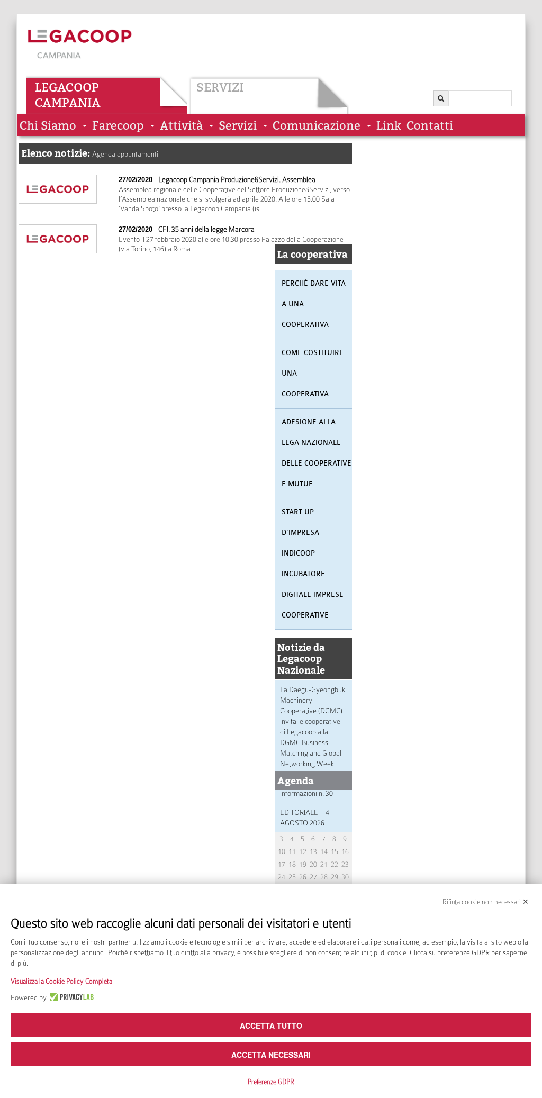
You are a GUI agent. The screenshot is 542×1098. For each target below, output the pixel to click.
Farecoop (118, 126)
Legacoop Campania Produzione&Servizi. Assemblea (236, 179)
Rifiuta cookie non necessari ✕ (485, 902)
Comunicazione (316, 126)
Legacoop (67, 87)
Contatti (429, 126)
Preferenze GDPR (271, 1082)
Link (388, 126)
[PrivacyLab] (70, 997)
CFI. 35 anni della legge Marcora (206, 229)
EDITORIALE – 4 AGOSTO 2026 (304, 817)
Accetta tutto (271, 1025)
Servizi (219, 87)
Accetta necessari (271, 1054)
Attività (181, 126)
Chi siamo (48, 126)
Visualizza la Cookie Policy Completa (61, 981)
